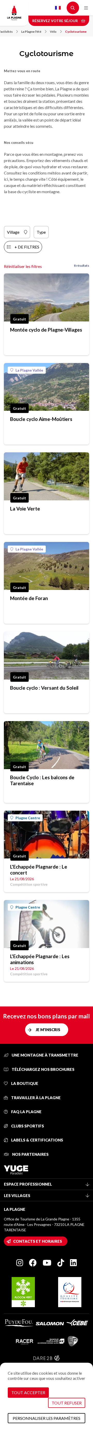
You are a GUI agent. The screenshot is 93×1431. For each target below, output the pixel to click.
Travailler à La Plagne (35, 1097)
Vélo (53, 31)
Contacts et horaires (37, 1241)
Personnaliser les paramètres (46, 1418)
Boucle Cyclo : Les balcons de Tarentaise (42, 780)
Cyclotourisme (76, 31)
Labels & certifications (36, 1140)
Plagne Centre (28, 818)
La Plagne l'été (31, 31)
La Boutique (24, 1083)
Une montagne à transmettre (44, 1055)
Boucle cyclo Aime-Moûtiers (41, 419)
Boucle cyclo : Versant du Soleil (44, 688)
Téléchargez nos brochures (42, 1069)
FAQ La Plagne (26, 1111)
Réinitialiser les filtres (23, 266)
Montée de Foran (29, 598)
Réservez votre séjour (55, 20)
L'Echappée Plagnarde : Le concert (38, 870)
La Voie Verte (25, 509)
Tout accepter (28, 1392)
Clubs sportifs (27, 1126)
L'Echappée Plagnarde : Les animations (39, 959)
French (58, 8)
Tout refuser (67, 1402)
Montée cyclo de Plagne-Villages (46, 330)
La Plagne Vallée (29, 370)
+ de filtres (26, 246)
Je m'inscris (48, 1029)
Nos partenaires (30, 1154)
